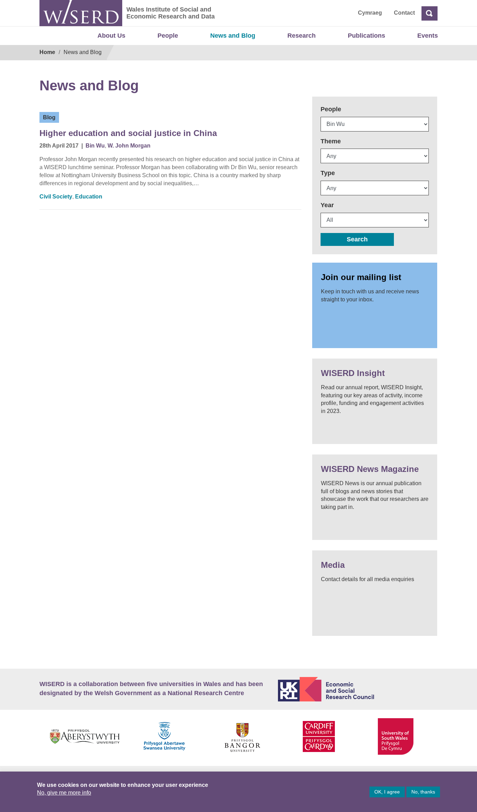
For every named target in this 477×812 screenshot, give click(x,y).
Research (301, 35)
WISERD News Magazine (370, 469)
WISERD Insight (353, 373)
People (167, 35)
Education (88, 197)
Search (357, 239)
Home (47, 52)
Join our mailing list (361, 277)
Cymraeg (370, 13)
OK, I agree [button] (387, 792)
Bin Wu (95, 146)
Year (327, 205)
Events (427, 35)
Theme (331, 141)
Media (333, 565)
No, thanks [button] (423, 792)
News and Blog (232, 35)
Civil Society (55, 197)
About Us (111, 35)
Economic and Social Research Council (358, 689)
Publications (366, 35)
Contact (404, 13)
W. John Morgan (129, 146)
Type (328, 173)
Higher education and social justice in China (128, 133)
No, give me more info (64, 793)
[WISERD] (80, 13)
